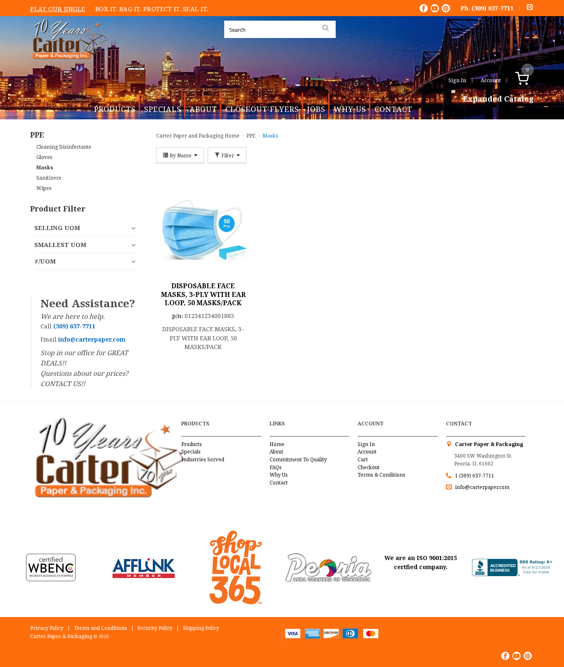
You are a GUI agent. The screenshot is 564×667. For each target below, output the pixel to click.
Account (491, 80)
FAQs (276, 467)
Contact (393, 109)
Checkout (368, 467)
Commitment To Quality (298, 459)
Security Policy (155, 627)
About (203, 109)
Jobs (316, 109)
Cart (363, 459)
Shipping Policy (201, 627)
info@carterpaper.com (481, 487)
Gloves (44, 157)
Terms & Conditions (381, 474)
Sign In (457, 80)
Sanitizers (48, 177)
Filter (227, 155)
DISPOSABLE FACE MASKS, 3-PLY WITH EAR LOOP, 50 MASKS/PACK (203, 294)
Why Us (350, 109)
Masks (44, 167)
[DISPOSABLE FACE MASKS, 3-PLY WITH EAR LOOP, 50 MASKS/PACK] (203, 228)
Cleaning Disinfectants (63, 146)
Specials (162, 109)
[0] (531, 80)
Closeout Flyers (262, 109)
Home (277, 444)
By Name (180, 155)
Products (115, 109)
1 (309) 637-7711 (474, 475)
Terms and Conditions (100, 627)
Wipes (44, 188)
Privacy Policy (47, 627)
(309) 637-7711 (493, 8)
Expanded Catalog (498, 99)
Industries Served (202, 459)
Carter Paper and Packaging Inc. (67, 65)
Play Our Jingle (57, 9)
